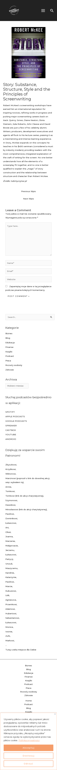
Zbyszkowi (10, 464)
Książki (8, 351)
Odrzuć (28, 763)
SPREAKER (11, 425)
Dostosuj (28, 755)
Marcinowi (10, 478)
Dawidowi (10, 505)
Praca (8, 360)
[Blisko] (55, 714)
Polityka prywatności (29, 740)
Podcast (9, 356)
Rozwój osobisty (13, 365)
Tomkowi (10, 491)
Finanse (9, 347)
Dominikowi (11, 518)
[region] (28, 741)
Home (28, 700)
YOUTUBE (10, 434)
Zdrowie (9, 370)
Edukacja (10, 342)
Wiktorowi (10, 474)
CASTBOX (10, 430)
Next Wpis (28, 198)
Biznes (8, 333)
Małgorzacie (11, 545)
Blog (7, 338)
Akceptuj (28, 747)
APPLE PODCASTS (15, 416)
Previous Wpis (28, 191)
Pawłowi (9, 514)
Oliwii (8, 532)
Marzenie (10, 541)
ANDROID (10, 439)
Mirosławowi (11, 509)
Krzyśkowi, (10, 469)
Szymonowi (11, 500)
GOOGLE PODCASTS (16, 421)
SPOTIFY (10, 412)
